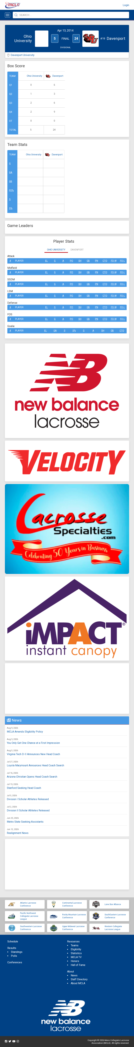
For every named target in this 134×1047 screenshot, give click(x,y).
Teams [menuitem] (74, 945)
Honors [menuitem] (75, 961)
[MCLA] (13, 5)
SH (79, 260)
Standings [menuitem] (16, 951)
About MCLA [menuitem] (78, 983)
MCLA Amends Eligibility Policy (25, 731)
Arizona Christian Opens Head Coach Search (32, 776)
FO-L (122, 260)
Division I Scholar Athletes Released (28, 799)
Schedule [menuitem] (12, 941)
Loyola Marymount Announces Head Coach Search (35, 765)
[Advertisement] (67, 688)
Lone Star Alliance (113, 904)
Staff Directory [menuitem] (79, 979)
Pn (96, 260)
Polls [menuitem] (14, 955)
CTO (105, 260)
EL (46, 260)
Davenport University (22, 55)
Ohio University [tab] (56, 249)
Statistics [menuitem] (76, 953)
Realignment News (17, 833)
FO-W (114, 260)
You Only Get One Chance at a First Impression (33, 742)
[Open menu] (7, 15)
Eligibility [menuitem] (76, 949)
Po (71, 260)
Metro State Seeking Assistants (25, 821)
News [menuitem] (74, 975)
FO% (11, 190)
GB (10, 181)
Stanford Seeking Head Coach (24, 787)
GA (10, 172)
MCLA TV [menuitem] (76, 957)
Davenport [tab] (77, 249)
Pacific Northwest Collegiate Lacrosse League (29, 916)
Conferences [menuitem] (14, 962)
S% (10, 208)
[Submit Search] (16, 15)
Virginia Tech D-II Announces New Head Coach (33, 754)
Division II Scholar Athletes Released (28, 810)
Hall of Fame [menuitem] (78, 965)
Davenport (57, 76)
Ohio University (34, 76)
